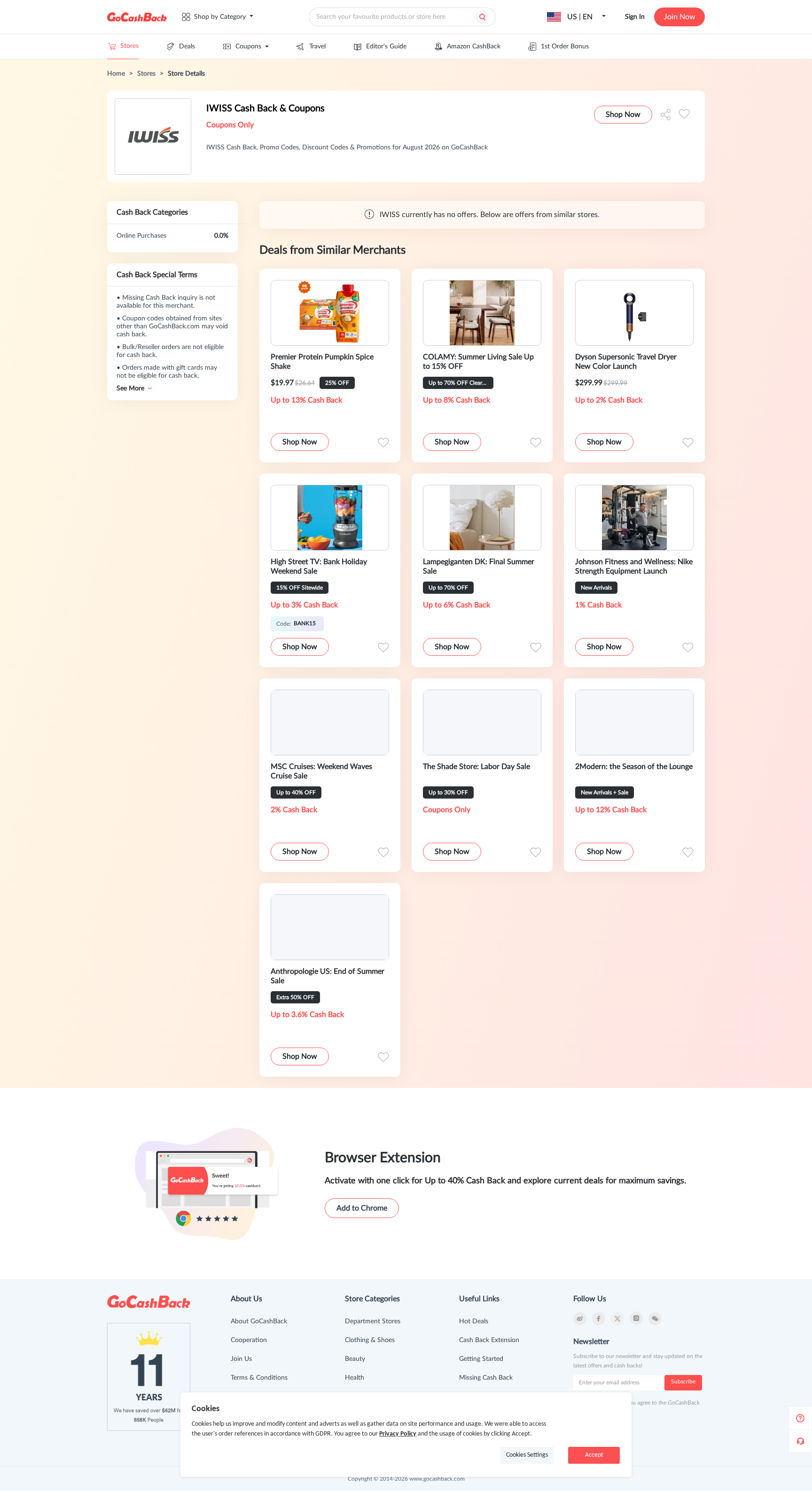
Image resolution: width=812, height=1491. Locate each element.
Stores (129, 46)
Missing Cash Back (486, 1378)
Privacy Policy (397, 1433)
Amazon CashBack (473, 46)
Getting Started (481, 1359)
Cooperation (249, 1340)
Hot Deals (473, 1321)
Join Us (241, 1359)
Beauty (355, 1359)
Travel (317, 46)
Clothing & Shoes (370, 1340)
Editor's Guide (386, 46)
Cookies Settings (527, 1455)
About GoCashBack (259, 1321)
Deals (187, 46)
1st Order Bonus (565, 46)
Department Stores (372, 1321)
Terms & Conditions (259, 1378)
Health (354, 1378)
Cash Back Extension (489, 1340)
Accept (594, 1455)
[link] (116, 73)
